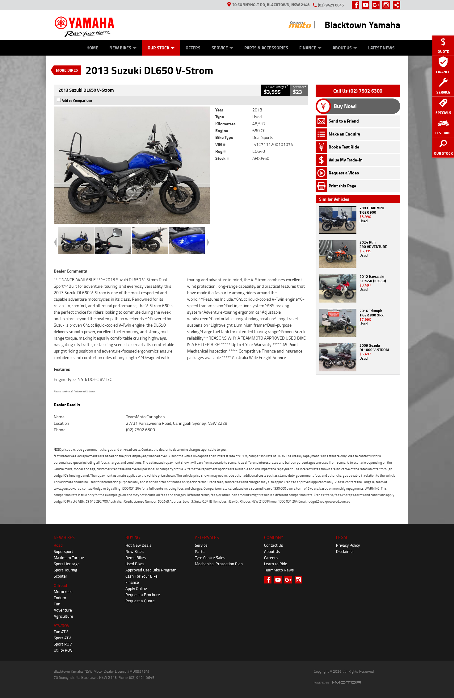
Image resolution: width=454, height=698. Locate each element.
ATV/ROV (61, 625)
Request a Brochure (142, 594)
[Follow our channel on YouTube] (367, 5)
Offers (193, 47)
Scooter (60, 576)
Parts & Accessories (266, 47)
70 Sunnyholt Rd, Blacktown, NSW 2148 (270, 5)
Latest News (381, 47)
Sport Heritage (67, 564)
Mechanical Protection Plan (219, 564)
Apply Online (136, 588)
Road (58, 545)
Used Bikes (134, 564)
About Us (342, 47)
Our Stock (158, 47)
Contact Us (273, 545)
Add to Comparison (77, 100)
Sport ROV (63, 644)
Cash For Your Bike (141, 576)
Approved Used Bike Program (150, 570)
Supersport (63, 551)
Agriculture (63, 616)
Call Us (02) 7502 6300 (357, 90)
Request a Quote (140, 601)
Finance (307, 47)
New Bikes (120, 47)
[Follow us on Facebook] (357, 5)
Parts (199, 551)
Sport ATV (62, 638)
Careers (271, 557)
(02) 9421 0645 (331, 5)
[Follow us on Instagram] (387, 5)
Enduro (60, 598)
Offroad (60, 585)
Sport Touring (65, 570)
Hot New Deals (138, 545)
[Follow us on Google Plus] (377, 5)
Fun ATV (61, 632)
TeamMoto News (279, 570)
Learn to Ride (275, 564)
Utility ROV (63, 650)
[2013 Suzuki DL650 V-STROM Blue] (132, 165)
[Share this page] (395, 5)
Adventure (63, 610)
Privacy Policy (348, 545)
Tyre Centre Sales (210, 557)
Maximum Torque (69, 557)
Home (92, 47)
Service (220, 47)
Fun (57, 604)
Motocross (63, 591)
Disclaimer (345, 551)
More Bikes (67, 70)
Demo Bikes (135, 557)
